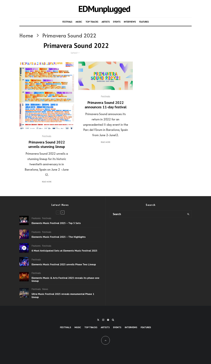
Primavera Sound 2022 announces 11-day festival (105, 104)
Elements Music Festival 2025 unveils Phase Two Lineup (64, 264)
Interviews (130, 21)
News (45, 289)
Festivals (67, 21)
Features (144, 21)
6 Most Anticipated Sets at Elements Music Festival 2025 (64, 250)
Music (79, 21)
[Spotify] (108, 320)
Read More (46, 181)
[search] (188, 214)
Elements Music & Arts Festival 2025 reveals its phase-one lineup (65, 279)
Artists (106, 21)
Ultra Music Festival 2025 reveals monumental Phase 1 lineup (63, 295)
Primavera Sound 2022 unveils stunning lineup (46, 144)
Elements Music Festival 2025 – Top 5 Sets (56, 223)
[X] (98, 320)
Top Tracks (92, 21)
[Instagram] (103, 320)
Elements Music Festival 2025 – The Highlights (59, 236)
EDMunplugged (104, 8)
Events (116, 21)
